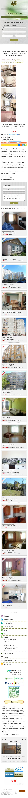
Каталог (9, 9)
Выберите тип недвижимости (9, 25)
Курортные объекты (9, 645)
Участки (6, 644)
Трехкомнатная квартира (8, 284)
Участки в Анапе (9, 623)
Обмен (6, 634)
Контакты (23, 9)
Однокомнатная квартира (8, 231)
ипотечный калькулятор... (15, 141)
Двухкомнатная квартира (8, 337)
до (16, 34)
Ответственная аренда (10, 639)
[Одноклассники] (21, 145)
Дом (3, 257)
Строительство (8, 653)
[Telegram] (23, 145)
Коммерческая (8, 627)
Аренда (13, 59)
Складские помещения (9, 648)
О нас (18, 9)
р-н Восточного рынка (14, 134)
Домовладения (8, 619)
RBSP (15, 774)
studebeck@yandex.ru (5, 774)
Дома (5, 642)
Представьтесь (7, 185)
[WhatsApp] (25, 145)
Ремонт (6, 657)
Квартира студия (6, 417)
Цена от (4, 34)
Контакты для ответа (9, 189)
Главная (4, 9)
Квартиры (19, 59)
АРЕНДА (12, 17)
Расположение (5, 29)
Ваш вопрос (6, 192)
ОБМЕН (21, 17)
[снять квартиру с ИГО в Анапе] (8, 121)
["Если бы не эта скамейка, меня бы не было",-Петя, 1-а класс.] (11, 735)
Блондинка (7, 664)
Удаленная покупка (10, 660)
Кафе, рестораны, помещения (11, 647)
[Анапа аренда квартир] (8, 87)
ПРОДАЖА (4, 17)
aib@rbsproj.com (7, 773)
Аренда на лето (8, 650)
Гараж (6, 630)
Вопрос (14, 9)
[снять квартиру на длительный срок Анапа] (8, 98)
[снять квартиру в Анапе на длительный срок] (8, 75)
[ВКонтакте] (19, 145)
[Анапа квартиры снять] (8, 110)
